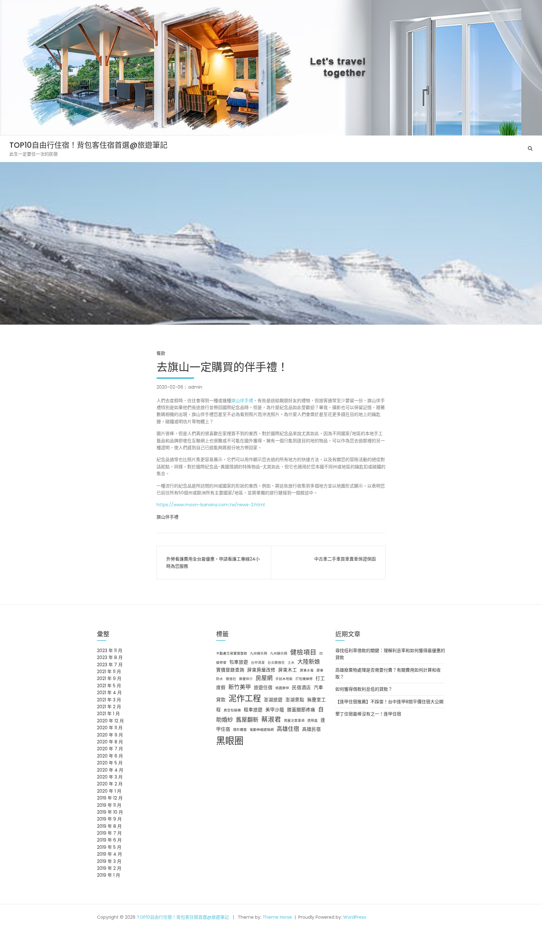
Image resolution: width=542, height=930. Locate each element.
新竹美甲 (239, 687)
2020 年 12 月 (110, 721)
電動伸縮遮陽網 (262, 729)
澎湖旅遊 (273, 700)
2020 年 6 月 (110, 756)
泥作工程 (244, 698)
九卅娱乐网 (258, 653)
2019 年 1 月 (108, 875)
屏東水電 (307, 670)
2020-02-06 (170, 387)
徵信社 (231, 679)
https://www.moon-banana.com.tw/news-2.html (211, 505)
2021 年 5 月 (109, 686)
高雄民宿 (311, 729)
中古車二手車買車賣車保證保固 (345, 559)
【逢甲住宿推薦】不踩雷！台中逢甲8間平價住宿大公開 (389, 702)
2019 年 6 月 (109, 840)
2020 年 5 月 (110, 763)
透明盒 (312, 720)
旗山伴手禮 (242, 400)
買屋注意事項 (294, 720)
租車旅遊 (253, 710)
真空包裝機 (232, 710)
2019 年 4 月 (109, 854)
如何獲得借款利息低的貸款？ (363, 689)
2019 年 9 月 (109, 819)
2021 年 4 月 (109, 692)
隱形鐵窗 (240, 729)
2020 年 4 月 (110, 770)
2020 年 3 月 (110, 777)
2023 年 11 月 (109, 650)
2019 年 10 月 (110, 812)
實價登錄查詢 (230, 670)
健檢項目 (303, 652)
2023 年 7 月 (110, 665)
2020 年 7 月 (110, 749)
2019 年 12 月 (110, 798)
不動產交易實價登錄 (231, 653)
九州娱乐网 (278, 653)
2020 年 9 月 (110, 735)
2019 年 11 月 (109, 805)
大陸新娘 (308, 662)
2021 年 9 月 (109, 678)
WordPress (354, 917)
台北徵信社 (276, 662)
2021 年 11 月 (109, 671)
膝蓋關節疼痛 (301, 710)
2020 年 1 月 (109, 791)
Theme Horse (277, 917)
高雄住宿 (288, 729)
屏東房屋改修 (261, 670)
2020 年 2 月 (110, 784)
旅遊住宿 (263, 687)
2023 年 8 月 (110, 657)
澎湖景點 (294, 700)
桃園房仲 (282, 688)
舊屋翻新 (247, 720)
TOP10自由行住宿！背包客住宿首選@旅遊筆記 (88, 145)
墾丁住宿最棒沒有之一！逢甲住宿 (368, 714)
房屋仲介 (246, 679)
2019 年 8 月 (109, 826)
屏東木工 (287, 670)
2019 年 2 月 (109, 868)
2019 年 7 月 (109, 833)
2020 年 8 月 (110, 742)
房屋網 (264, 678)
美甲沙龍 (274, 710)
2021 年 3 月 (109, 700)
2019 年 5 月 (109, 847)
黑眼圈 (229, 740)
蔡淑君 (271, 719)
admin (195, 387)
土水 (291, 662)
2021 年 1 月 (108, 713)
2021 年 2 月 (109, 707)
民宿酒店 (301, 687)
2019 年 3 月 (109, 861)
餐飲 (161, 353)
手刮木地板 (284, 679)
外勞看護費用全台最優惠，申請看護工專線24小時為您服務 (213, 562)
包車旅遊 (238, 662)
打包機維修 (304, 679)
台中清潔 (258, 662)
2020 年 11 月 (110, 728)
